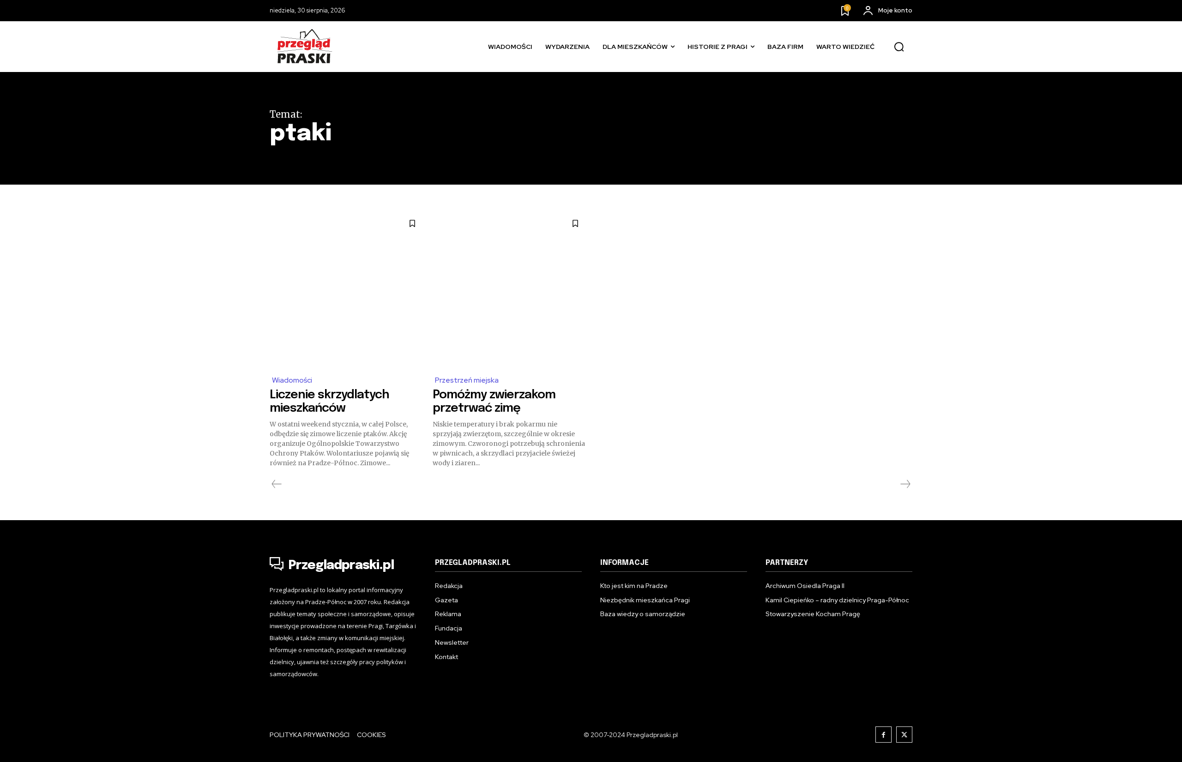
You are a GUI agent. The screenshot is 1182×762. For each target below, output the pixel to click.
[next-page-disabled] (905, 484)
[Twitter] (904, 734)
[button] (899, 47)
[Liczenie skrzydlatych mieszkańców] (346, 289)
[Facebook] (883, 734)
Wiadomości (292, 380)
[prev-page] (277, 484)
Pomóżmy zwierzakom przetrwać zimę (494, 401)
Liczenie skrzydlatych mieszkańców (329, 401)
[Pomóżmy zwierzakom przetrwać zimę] (509, 289)
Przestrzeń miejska (467, 380)
